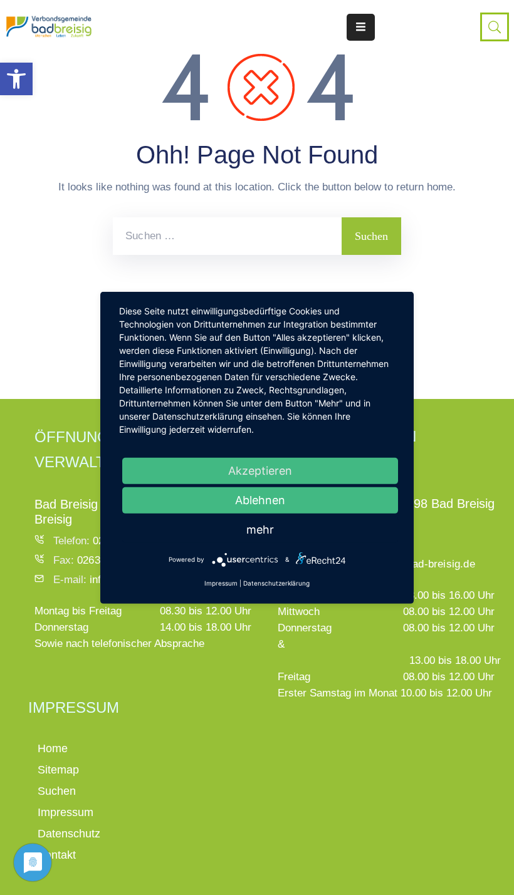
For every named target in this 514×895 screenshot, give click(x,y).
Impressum (65, 812)
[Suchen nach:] (227, 236)
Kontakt (57, 855)
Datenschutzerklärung (276, 583)
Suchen (57, 791)
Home (53, 748)
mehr (260, 528)
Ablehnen (260, 499)
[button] (16, 79)
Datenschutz (69, 833)
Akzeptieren (260, 470)
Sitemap (58, 769)
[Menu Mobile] (361, 27)
